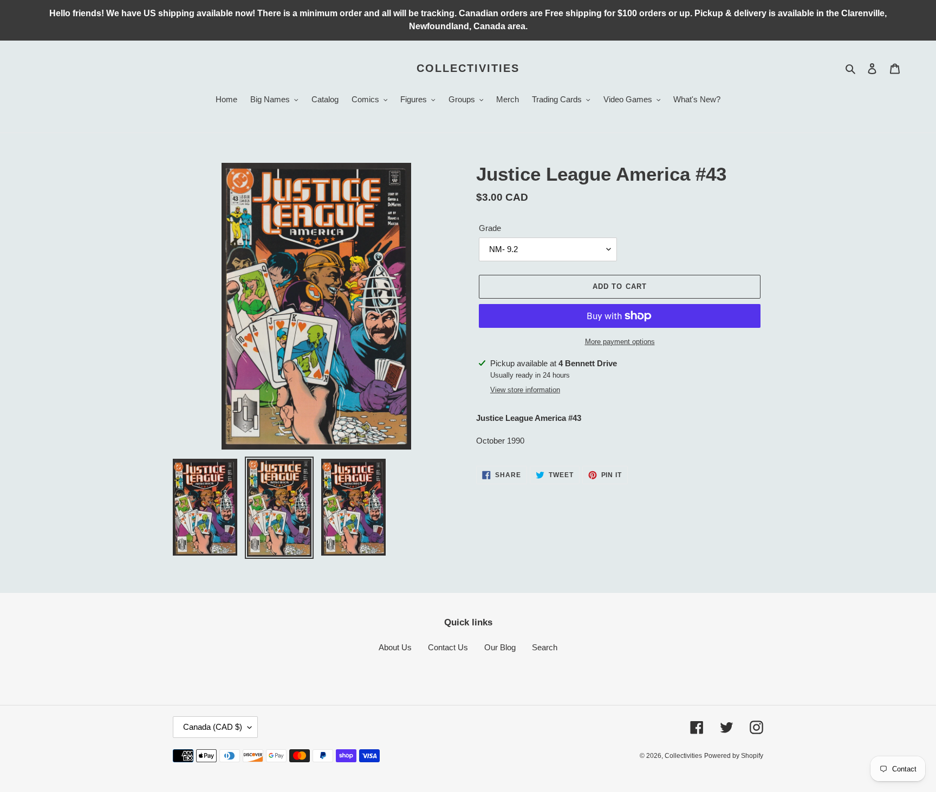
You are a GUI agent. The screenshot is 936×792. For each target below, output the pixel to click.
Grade (490, 228)
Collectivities (468, 68)
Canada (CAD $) (212, 726)
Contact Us (448, 647)
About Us (395, 647)
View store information (525, 390)
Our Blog (500, 647)
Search (544, 647)
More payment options (620, 342)
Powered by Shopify (733, 756)
